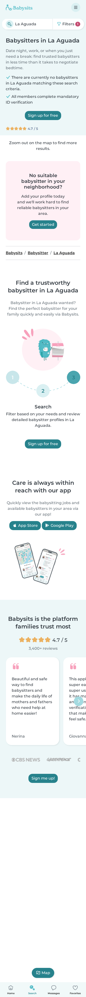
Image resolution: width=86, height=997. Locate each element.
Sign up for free (43, 115)
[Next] (78, 701)
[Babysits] (19, 7)
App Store (27, 525)
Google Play (62, 525)
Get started (43, 224)
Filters (69, 24)
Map (46, 973)
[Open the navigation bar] (75, 7)
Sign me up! (43, 778)
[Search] (9, 24)
